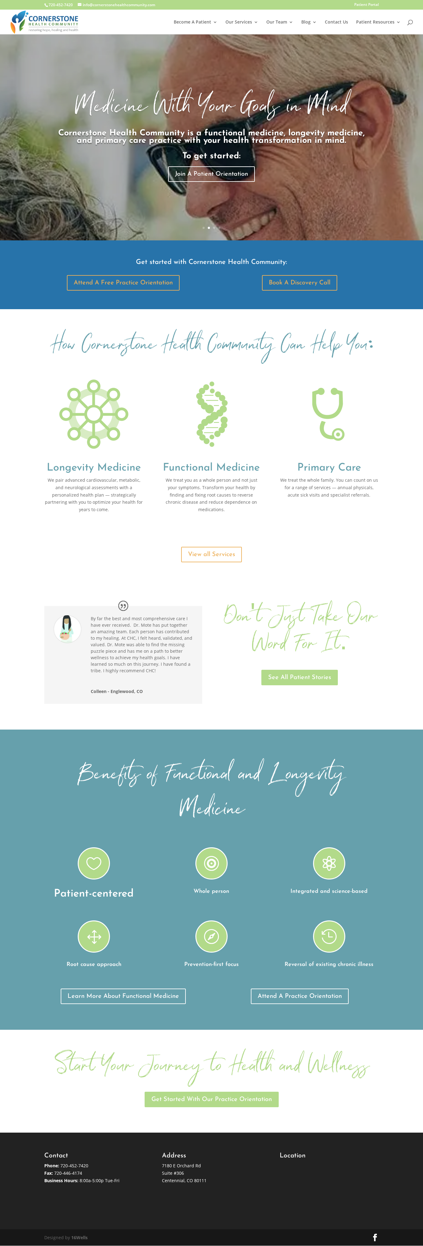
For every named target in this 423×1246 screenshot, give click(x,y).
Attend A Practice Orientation (300, 996)
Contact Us (336, 22)
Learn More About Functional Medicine (123, 996)
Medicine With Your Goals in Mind (211, 109)
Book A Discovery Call (299, 283)
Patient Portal (366, 5)
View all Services (211, 554)
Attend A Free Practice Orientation (123, 283)
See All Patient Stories (299, 677)
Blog (306, 22)
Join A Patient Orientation (211, 174)
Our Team (276, 22)
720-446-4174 (68, 1173)
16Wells (79, 1237)
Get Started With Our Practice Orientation (211, 1099)
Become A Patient (192, 22)
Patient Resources (375, 22)
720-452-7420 (74, 1166)
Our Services (238, 22)
